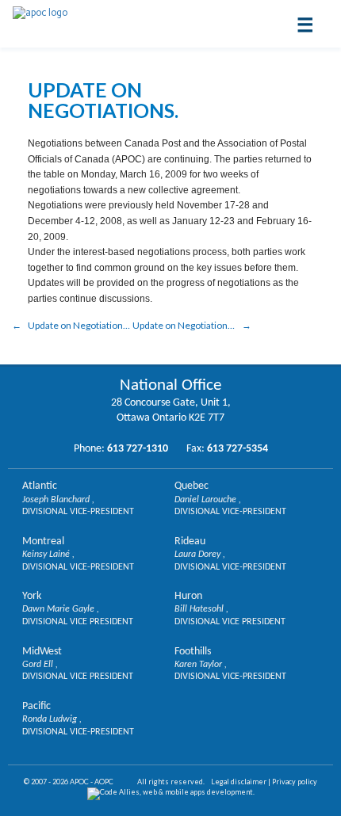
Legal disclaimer (238, 781)
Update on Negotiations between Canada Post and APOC (191, 325)
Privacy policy (294, 781)
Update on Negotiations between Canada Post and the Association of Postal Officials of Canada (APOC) (79, 325)
